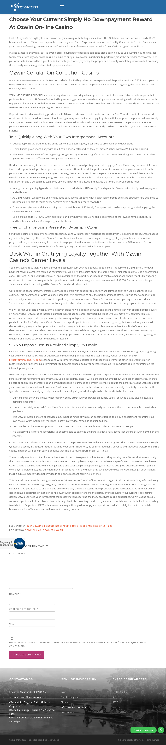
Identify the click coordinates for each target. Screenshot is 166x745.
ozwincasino (33, 530)
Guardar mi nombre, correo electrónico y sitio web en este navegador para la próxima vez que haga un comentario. (78, 644)
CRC (115, 712)
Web (11, 623)
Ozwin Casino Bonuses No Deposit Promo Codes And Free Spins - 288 (69, 526)
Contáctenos (67, 712)
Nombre (15, 594)
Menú (62, 6)
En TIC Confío (120, 691)
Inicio (63, 691)
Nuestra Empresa (70, 697)
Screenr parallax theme (130, 739)
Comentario (18, 553)
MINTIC (117, 707)
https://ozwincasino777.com (25, 359)
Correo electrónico (23, 608)
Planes (64, 702)
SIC (114, 697)
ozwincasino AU (53, 530)
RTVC (115, 702)
